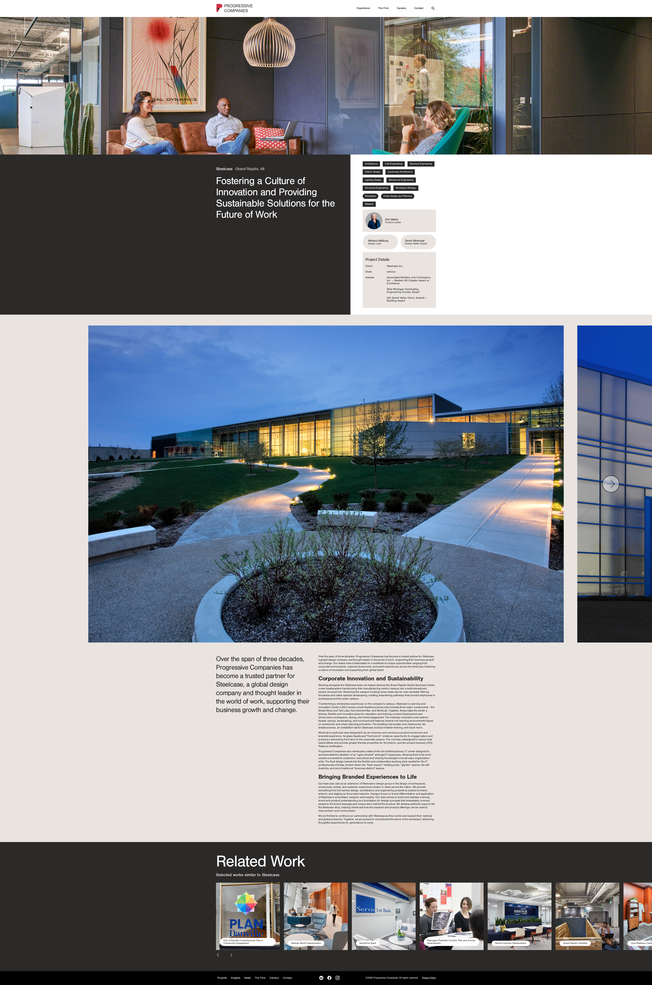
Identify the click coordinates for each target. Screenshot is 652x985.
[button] (610, 483)
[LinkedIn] (321, 978)
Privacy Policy (429, 978)
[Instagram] (338, 978)
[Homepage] (235, 8)
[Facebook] (329, 978)
